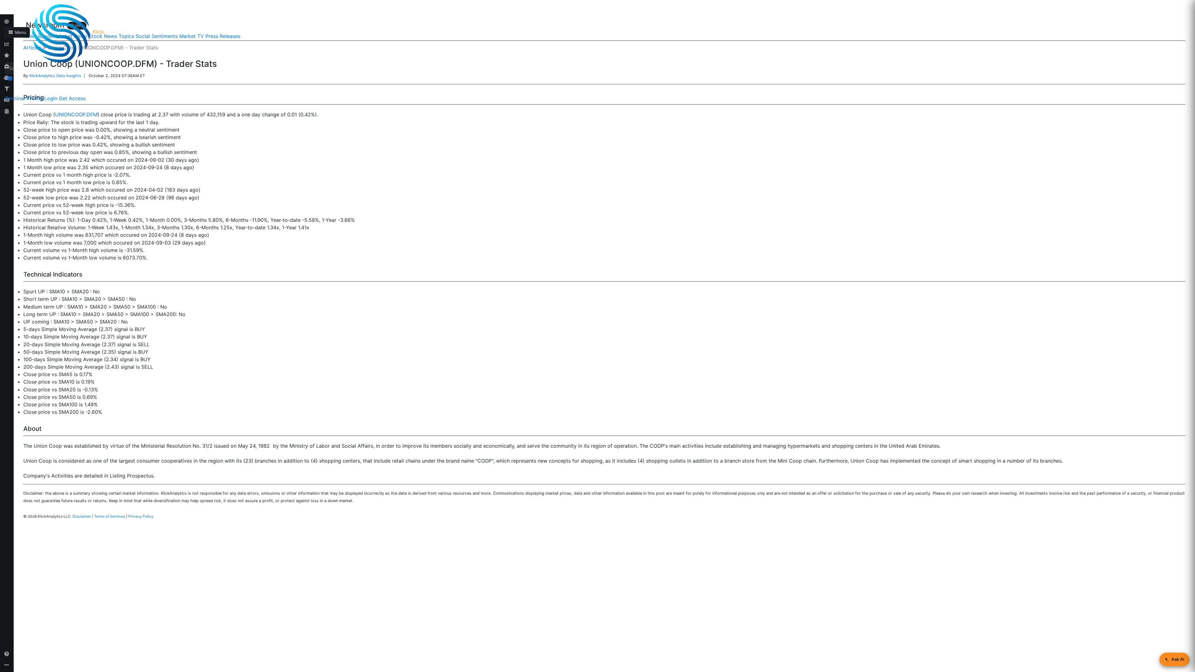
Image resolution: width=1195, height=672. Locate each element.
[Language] (10, 78)
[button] (17, 32)
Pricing (34, 98)
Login (50, 98)
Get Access (72, 98)
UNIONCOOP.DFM (76, 114)
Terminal (15, 98)
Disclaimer (82, 516)
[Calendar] (7, 111)
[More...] (7, 665)
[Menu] (10, 89)
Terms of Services (109, 516)
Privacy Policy (140, 516)
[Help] (7, 653)
